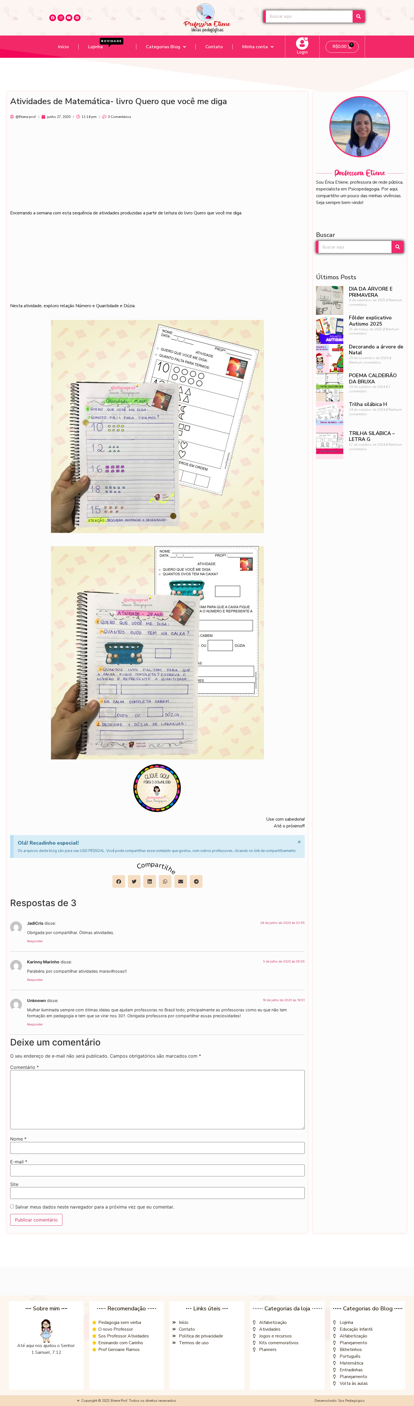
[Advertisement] (157, 167)
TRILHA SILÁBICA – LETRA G (372, 436)
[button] (118, 881)
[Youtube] (69, 17)
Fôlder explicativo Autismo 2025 (370, 320)
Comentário (24, 1067)
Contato (214, 47)
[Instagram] (60, 17)
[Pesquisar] (359, 16)
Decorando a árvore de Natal (376, 349)
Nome (18, 1139)
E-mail (18, 1161)
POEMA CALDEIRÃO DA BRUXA (373, 378)
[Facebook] (52, 17)
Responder (35, 941)
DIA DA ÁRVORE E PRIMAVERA (371, 291)
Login (302, 52)
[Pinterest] (77, 17)
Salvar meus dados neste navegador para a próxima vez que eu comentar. (94, 1207)
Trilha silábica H (368, 404)
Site (14, 1184)
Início (63, 47)
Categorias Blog (163, 47)
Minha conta (255, 47)
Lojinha (105, 44)
